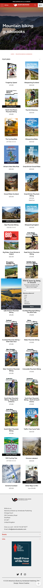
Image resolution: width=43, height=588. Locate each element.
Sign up (32, 306)
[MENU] (1, 5)
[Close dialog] (41, 280)
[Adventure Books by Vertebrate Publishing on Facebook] (21, 575)
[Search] (35, 5)
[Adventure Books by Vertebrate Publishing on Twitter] (17, 575)
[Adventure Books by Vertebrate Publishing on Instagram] (25, 575)
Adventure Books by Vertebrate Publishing (22, 581)
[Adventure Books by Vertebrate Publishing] (21, 5)
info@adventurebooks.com (17, 529)
